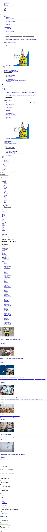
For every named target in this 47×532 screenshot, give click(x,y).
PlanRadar (3, 253)
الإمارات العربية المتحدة (7, 208)
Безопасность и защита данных (10, 41)
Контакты (3, 11)
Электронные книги (5, 249)
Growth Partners (6, 168)
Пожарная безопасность (5, 256)
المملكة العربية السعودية (7, 207)
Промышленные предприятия (10, 79)
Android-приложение (5, 513)
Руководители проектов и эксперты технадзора (11, 71)
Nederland (3, 223)
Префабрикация (8, 155)
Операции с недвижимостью (10, 75)
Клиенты (5, 7)
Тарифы (3, 83)
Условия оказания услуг (5, 507)
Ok (0, 531)
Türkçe (5, 203)
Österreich (5, 195)
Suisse (5, 202)
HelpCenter (5, 2)
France (5, 190)
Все (2, 252)
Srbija (4, 199)
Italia (4, 192)
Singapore (5, 184)
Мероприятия (6, 5)
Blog (2, 243)
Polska (5, 197)
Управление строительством (10, 74)
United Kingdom (6, 204)
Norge (5, 194)
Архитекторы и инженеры (8, 72)
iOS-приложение (4, 512)
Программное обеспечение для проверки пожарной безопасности (16, 80)
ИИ (2, 84)
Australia (5, 182)
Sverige (3, 232)
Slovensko (5, 200)
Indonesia (3, 214)
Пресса (5, 10)
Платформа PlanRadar (9, 17)
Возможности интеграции (10, 40)
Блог (4, 4)
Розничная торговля (9, 150)
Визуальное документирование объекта (10, 42)
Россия (5, 196)
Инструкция (6, 159)
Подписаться (11, 469)
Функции (3, 15)
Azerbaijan (5, 183)
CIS (4, 185)
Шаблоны (3, 250)
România (3, 227)
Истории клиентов (5, 248)
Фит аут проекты (8, 81)
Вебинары (3, 246)
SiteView (8, 54)
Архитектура (4, 254)
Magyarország (4, 222)
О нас (4, 9)
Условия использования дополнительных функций (10, 509)
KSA (4, 206)
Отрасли (5, 77)
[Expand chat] (1, 523)
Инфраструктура (6, 301)
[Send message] (9, 525)
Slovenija (5, 201)
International (3, 209)
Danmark (5, 188)
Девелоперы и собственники (8, 68)
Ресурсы (3, 1)
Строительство (4, 257)
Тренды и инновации (5, 258)
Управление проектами (5, 259)
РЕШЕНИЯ (5, 73)
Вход (2, 12)
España (5, 189)
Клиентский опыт (6, 3)
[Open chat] (1, 526)
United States (6, 180)
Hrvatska (5, 191)
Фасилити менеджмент (9, 76)
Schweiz (5, 198)
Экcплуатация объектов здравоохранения (12, 154)
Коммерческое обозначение (6, 508)
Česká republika (6, 187)
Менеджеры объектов (7, 69)
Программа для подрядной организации (10, 70)
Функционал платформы (7, 27)
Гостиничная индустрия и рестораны (11, 78)
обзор (4, 67)
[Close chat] (3, 523)
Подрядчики (6, 140)
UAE (2, 236)
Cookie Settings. (18, 529)
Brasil (3, 211)
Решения (5, 16)
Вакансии (5, 8)
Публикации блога (5, 247)
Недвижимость (6, 265)
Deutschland (3, 218)
